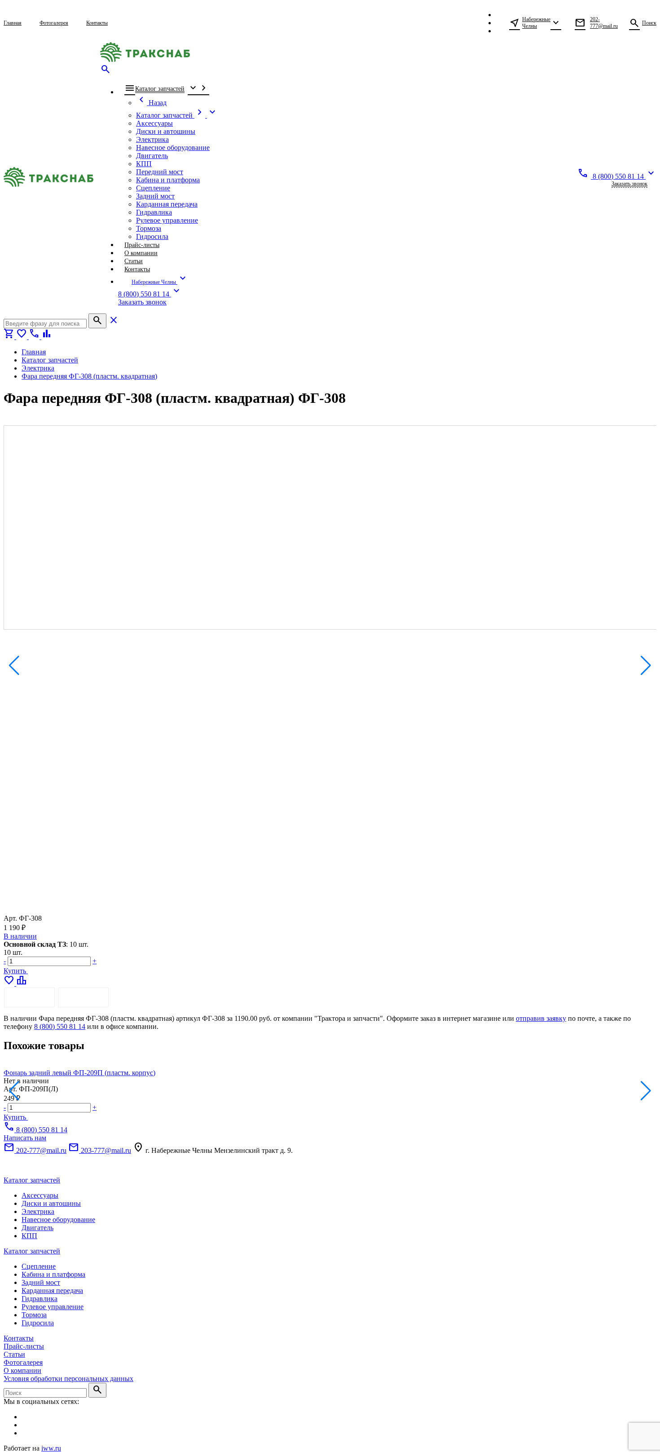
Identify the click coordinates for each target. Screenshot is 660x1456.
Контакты (19, 1338)
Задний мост (41, 1282)
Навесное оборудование (58, 1219)
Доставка (83, 997)
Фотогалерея (23, 1362)
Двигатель (37, 1227)
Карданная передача (52, 1290)
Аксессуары (40, 1195)
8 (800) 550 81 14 (59, 1026)
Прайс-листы (24, 1346)
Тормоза (34, 1315)
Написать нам (25, 1138)
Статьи (14, 1354)
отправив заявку (541, 1018)
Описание (29, 997)
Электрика (38, 1211)
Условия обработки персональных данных (68, 1378)
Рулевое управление (53, 1306)
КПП (29, 1236)
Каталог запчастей (32, 1180)
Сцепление (39, 1266)
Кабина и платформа (53, 1274)
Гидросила (38, 1323)
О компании (22, 1370)
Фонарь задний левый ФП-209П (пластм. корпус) (79, 1073)
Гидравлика (39, 1298)
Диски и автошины (51, 1203)
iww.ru (51, 1448)
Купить (16, 971)
